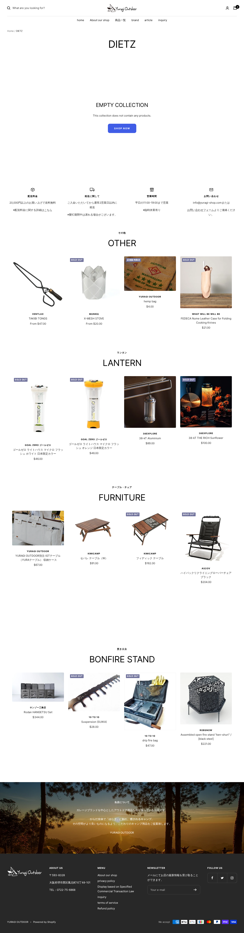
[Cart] (235, 8)
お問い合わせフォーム (200, 210)
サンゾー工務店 (38, 707)
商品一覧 (120, 20)
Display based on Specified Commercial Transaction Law (116, 889)
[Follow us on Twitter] (222, 878)
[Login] (227, 8)
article (149, 20)
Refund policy (106, 908)
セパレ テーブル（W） (94, 558)
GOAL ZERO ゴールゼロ (38, 445)
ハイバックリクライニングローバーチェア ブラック (206, 575)
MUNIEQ (94, 314)
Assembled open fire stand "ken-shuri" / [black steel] (206, 736)
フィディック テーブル (150, 558)
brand (135, 20)
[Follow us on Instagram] (232, 878)
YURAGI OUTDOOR (150, 296)
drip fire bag (150, 740)
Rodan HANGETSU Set (38, 712)
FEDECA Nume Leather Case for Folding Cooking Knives (206, 320)
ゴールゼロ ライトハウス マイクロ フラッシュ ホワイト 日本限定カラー (38, 452)
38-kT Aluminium (150, 438)
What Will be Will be (206, 314)
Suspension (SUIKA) (94, 721)
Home (10, 30)
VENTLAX (38, 314)
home (80, 20)
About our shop (99, 20)
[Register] (195, 889)
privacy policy (106, 881)
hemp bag (150, 301)
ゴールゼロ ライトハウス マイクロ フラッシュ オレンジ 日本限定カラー (94, 446)
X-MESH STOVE (94, 318)
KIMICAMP (94, 553)
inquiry (162, 20)
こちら (48, 210)
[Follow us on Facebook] (212, 878)
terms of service (108, 902)
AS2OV (206, 568)
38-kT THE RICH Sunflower (206, 438)
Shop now (122, 128)
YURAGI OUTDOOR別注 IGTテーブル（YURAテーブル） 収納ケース (38, 558)
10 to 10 (94, 717)
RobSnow (206, 730)
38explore (150, 433)
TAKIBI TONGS (38, 318)
